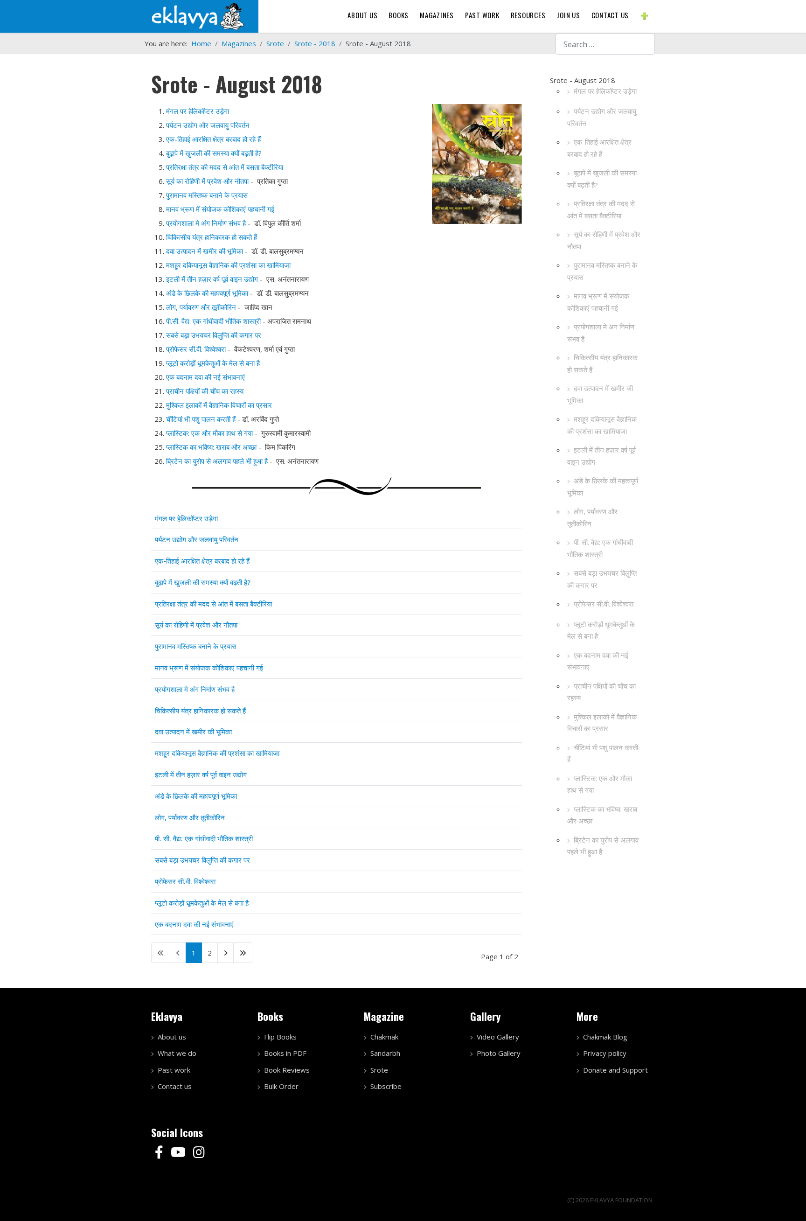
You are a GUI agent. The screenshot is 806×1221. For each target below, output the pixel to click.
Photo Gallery (499, 1053)
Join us (568, 15)
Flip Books (280, 1036)
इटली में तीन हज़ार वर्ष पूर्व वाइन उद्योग (601, 456)
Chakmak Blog (605, 1036)
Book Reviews (287, 1069)
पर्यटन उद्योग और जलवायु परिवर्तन (601, 117)
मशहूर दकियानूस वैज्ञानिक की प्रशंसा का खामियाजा (602, 425)
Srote (379, 1069)
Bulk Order (281, 1086)
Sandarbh (385, 1053)
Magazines (437, 15)
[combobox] (605, 44)
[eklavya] (197, 15)
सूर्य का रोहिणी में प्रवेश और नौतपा (603, 240)
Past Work (482, 15)
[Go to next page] (225, 952)
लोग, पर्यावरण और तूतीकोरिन (592, 517)
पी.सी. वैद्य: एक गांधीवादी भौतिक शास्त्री (213, 321)
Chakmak (384, 1036)
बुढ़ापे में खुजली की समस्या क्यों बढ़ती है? (602, 178)
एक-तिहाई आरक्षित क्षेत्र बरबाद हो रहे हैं (599, 148)
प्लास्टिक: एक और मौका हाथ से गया (599, 784)
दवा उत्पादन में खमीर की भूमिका (600, 394)
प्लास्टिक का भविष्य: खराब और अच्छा (602, 815)
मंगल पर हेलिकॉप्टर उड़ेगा (605, 91)
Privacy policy (604, 1053)
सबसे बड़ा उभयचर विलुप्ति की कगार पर (602, 579)
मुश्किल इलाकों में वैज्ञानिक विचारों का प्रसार (602, 722)
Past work (174, 1069)
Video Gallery (498, 1036)
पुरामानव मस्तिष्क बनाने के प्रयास (602, 271)
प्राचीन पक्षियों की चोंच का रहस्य (601, 692)
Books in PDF (285, 1053)
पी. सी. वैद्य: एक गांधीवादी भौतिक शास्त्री (600, 548)
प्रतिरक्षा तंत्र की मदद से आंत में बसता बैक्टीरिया (601, 209)
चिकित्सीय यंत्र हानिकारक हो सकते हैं (602, 363)
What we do (177, 1053)
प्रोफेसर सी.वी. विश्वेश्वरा (603, 603)
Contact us (610, 15)
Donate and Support (615, 1069)
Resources (528, 15)
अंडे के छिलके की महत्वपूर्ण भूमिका (602, 486)
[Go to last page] (242, 952)
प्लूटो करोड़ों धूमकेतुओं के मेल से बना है (601, 630)
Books (399, 15)
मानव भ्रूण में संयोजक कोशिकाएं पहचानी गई (598, 302)
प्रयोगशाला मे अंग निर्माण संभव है (600, 332)
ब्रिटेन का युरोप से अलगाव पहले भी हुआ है (603, 846)
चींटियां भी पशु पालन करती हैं (602, 753)
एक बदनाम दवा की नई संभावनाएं (597, 661)
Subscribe (386, 1086)
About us (362, 15)
